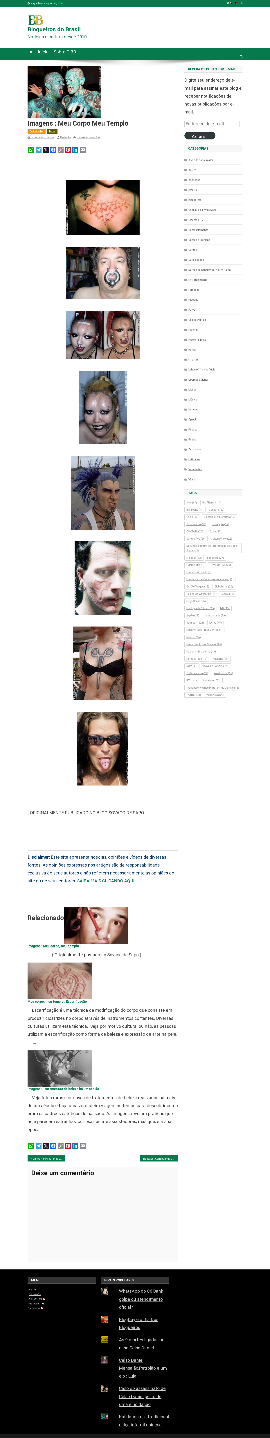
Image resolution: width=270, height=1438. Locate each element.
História (193, 329)
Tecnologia (194, 449)
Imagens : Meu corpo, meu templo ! (54, 946)
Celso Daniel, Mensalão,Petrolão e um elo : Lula (143, 1368)
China (192, 516)
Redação (65, 137)
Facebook (215, 557)
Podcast (193, 429)
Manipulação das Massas (204, 644)
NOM (191, 665)
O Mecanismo (197, 673)
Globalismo (224, 586)
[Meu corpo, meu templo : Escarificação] (60, 980)
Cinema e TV (196, 219)
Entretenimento (197, 279)
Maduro (193, 637)
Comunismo (196, 524)
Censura (216, 509)
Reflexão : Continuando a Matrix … (160, 1158)
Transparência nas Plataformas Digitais (212, 687)
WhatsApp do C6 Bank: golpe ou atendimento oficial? (141, 1299)
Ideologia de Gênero (200, 608)
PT (191, 680)
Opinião (192, 419)
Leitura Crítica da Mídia (201, 369)
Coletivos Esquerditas (219, 516)
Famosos (193, 289)
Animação (194, 180)
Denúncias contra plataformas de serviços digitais (211, 548)
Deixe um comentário (88, 137)
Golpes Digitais (197, 319)
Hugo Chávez (196, 601)
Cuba (215, 531)
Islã (225, 608)
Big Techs (195, 509)
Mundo (192, 389)
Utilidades (194, 459)
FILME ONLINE (220, 565)
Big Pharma (211, 502)
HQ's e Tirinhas (197, 339)
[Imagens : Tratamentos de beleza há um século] (60, 1068)
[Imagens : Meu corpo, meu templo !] (96, 925)
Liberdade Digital (198, 379)
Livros (215, 622)
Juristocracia (215, 615)
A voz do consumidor (200, 160)
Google (227, 593)
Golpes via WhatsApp (200, 593)
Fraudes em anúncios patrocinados (209, 579)
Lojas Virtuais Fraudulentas (204, 629)
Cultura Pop (196, 538)
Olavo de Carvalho (216, 665)
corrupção (220, 524)
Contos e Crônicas (199, 239)
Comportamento (198, 229)
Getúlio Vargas (197, 586)
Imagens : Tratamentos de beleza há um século (63, 1089)
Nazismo (220, 658)
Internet (193, 359)
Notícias (193, 409)
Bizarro (192, 189)
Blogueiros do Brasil (54, 29)
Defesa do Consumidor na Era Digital (209, 269)
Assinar (200, 136)
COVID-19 (195, 531)
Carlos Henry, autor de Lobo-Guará (49, 1158)
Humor (192, 349)
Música (192, 399)
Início (43, 52)
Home (32, 1289)
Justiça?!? (195, 622)
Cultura (192, 249)
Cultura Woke (221, 538)
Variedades (195, 469)
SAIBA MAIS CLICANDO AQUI (105, 881)
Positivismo (223, 673)
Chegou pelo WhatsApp (202, 209)
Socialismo (211, 680)
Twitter (193, 694)
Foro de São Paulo (198, 572)
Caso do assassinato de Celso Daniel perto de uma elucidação (142, 1396)
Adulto (192, 170)
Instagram (35, 1303)
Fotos (52, 131)
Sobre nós (35, 1294)
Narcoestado (196, 658)
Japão (192, 615)
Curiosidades (36, 131)
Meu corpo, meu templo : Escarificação (57, 1001)
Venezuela (215, 694)
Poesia (192, 439)
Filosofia (193, 299)
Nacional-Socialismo (201, 651)
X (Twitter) (35, 1298)
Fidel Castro (195, 565)
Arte (191, 502)
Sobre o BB (65, 52)
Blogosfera (194, 199)
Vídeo (191, 479)
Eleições (194, 557)
